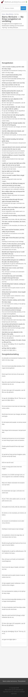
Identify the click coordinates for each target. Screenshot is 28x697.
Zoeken (23, 8)
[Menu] (26, 2)
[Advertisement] (14, 45)
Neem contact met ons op (10, 681)
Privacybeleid (21, 681)
